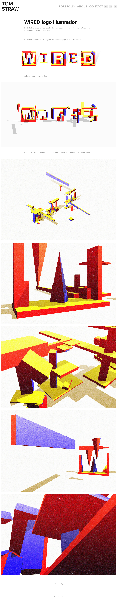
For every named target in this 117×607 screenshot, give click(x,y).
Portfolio (67, 6)
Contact (96, 6)
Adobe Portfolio (61, 601)
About (82, 6)
